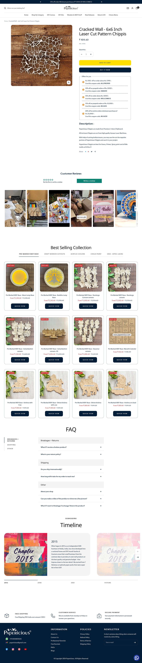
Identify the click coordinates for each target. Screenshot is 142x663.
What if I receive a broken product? (54, 447)
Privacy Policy (84, 634)
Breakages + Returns (13, 440)
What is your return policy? (51, 454)
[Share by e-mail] (95, 151)
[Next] (138, 557)
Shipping (11, 445)
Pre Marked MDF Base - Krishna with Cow (20, 404)
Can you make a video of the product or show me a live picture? (64, 499)
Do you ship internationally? (51, 469)
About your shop (47, 491)
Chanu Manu (113, 15)
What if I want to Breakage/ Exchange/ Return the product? (63, 506)
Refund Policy (85, 637)
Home (26, 15)
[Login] (132, 8)
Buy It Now (105, 70)
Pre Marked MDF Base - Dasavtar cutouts (88, 350)
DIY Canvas (51, 15)
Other (10, 449)
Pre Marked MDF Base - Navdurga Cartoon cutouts (88, 296)
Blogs (53, 651)
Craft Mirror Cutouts (54, 254)
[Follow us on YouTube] (25, 649)
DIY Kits (61, 15)
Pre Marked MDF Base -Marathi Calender (122, 349)
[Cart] (137, 8)
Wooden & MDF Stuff (74, 15)
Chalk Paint (96, 254)
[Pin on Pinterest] (88, 151)
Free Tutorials (55, 644)
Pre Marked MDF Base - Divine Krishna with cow (54, 404)
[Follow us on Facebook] (6, 649)
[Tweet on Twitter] (92, 151)
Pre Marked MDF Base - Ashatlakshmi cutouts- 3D (54, 350)
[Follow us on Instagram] (13, 649)
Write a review (89, 181)
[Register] (135, 642)
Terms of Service (85, 641)
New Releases (89, 15)
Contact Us (55, 637)
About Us (54, 634)
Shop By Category (38, 15)
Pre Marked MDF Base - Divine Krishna (88, 403)
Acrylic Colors (78, 254)
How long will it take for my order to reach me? (58, 476)
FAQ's (53, 647)
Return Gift (102, 15)
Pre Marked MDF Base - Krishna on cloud (122, 403)
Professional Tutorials (58, 641)
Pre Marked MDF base (29, 254)
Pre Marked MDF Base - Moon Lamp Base (20, 295)
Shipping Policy (85, 644)
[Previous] (138, 551)
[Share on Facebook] (85, 151)
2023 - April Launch (116, 254)
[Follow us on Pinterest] (19, 649)
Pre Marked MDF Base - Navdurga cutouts (122, 296)
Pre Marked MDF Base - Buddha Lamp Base (54, 296)
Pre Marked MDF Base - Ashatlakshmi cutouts (20, 350)
